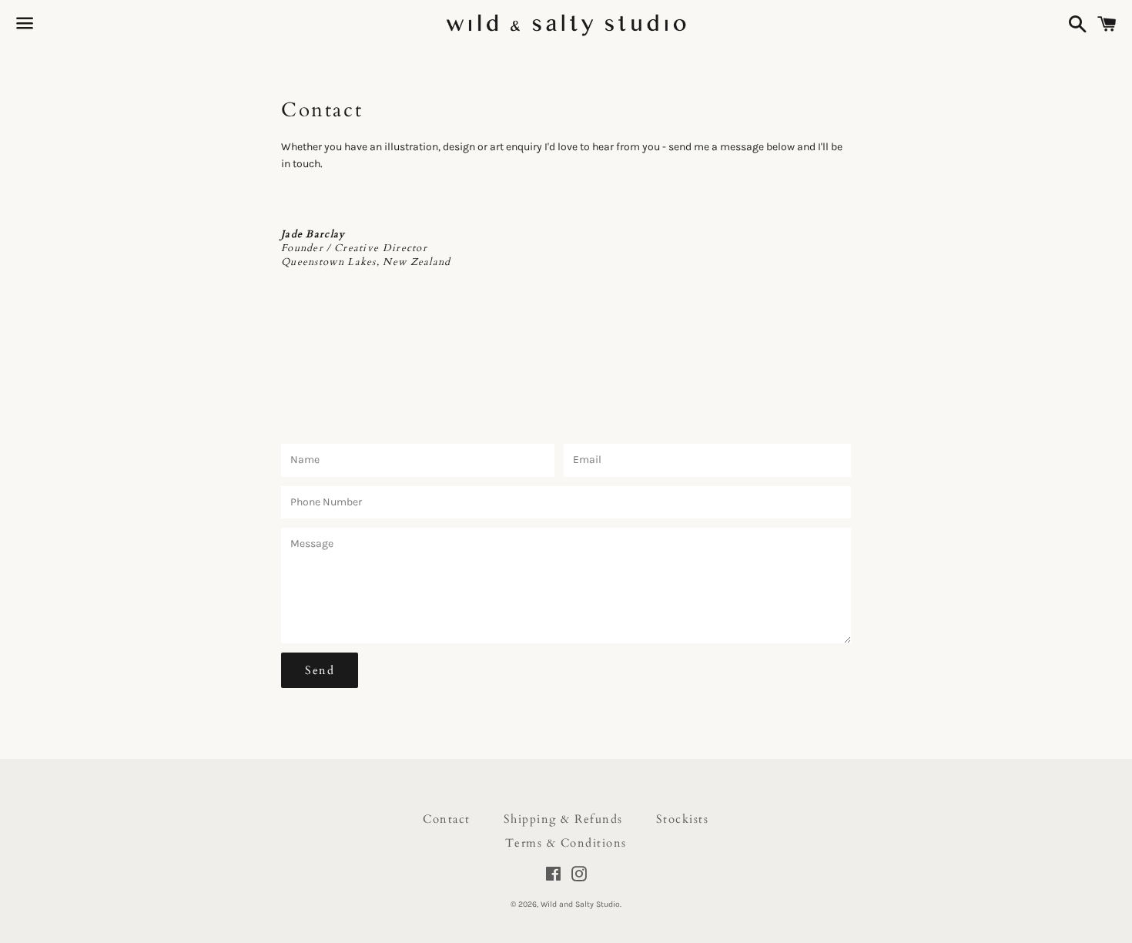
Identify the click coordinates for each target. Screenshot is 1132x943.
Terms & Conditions (566, 843)
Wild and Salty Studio (580, 904)
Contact (447, 819)
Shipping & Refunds (563, 819)
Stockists (682, 819)
